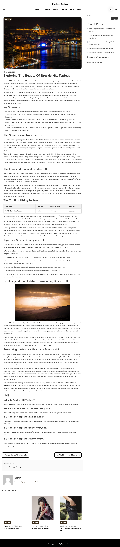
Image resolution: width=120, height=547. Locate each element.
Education (38, 9)
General (47, 9)
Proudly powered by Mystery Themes (60, 544)
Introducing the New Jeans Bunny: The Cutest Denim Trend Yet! (70, 528)
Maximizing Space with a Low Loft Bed (101, 48)
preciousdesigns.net (10, 385)
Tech (72, 9)
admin (17, 477)
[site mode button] (111, 9)
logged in (15, 467)
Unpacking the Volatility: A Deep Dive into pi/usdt (102, 30)
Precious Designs (60, 4)
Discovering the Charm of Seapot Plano (101, 52)
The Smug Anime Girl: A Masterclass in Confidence (101, 36)
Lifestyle (64, 9)
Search (89, 16)
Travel (78, 9)
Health (55, 9)
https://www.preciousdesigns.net (32, 482)
